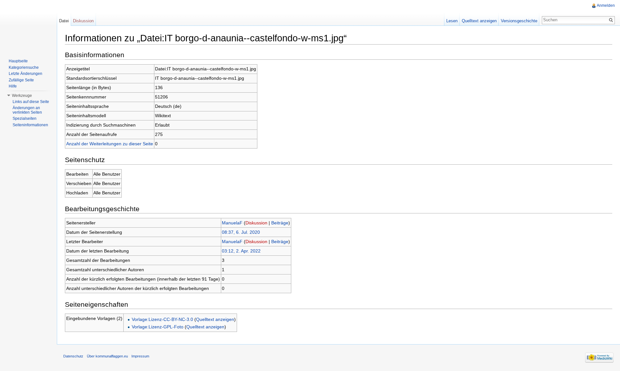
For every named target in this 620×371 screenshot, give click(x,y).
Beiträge (279, 222)
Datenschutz (73, 356)
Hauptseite (18, 61)
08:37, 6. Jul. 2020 (241, 232)
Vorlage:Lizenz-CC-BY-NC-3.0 (162, 319)
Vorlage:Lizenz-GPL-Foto (157, 326)
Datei (64, 20)
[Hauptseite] (28, 26)
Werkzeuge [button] (22, 95)
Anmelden (606, 5)
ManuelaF (232, 222)
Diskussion (256, 222)
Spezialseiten (24, 118)
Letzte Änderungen (25, 73)
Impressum (140, 356)
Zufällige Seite (21, 80)
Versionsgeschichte (519, 20)
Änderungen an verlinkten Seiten (27, 110)
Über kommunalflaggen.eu (107, 356)
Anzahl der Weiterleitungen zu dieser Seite (109, 143)
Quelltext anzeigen (215, 319)
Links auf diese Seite (31, 101)
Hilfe (13, 86)
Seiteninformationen (30, 125)
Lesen (452, 20)
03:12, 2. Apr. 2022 (241, 250)
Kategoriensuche (24, 67)
